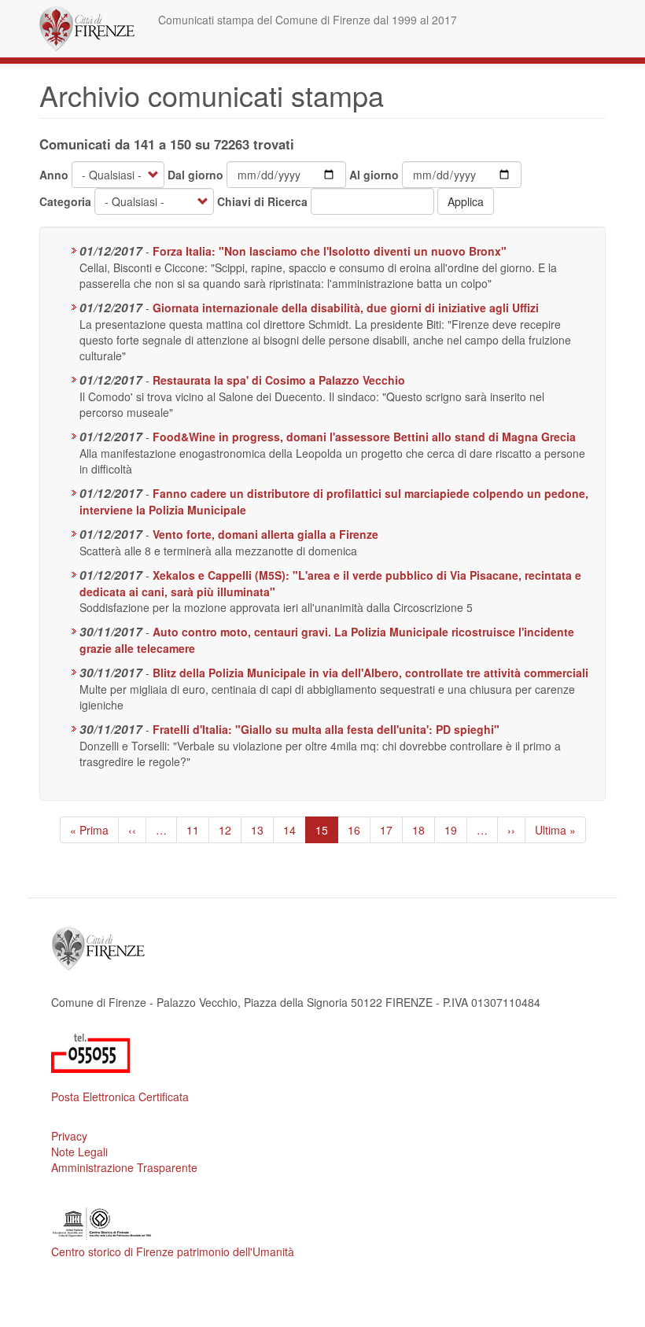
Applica (466, 201)
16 (359, 830)
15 (326, 832)
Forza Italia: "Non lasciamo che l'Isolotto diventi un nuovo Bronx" (330, 251)
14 (294, 830)
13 (262, 830)
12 (230, 830)
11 (197, 830)
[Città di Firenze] (92, 28)
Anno (53, 174)
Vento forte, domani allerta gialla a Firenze (265, 534)
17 (391, 830)
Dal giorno (195, 174)
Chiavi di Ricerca (262, 201)
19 (455, 830)
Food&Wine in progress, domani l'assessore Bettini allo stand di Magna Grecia (364, 436)
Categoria (65, 201)
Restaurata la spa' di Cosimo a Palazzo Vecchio (279, 380)
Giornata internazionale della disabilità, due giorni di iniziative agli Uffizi (346, 307)
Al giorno (374, 174)
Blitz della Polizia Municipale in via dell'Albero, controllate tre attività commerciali (370, 672)
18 (423, 830)
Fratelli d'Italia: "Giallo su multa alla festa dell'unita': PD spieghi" (326, 729)
